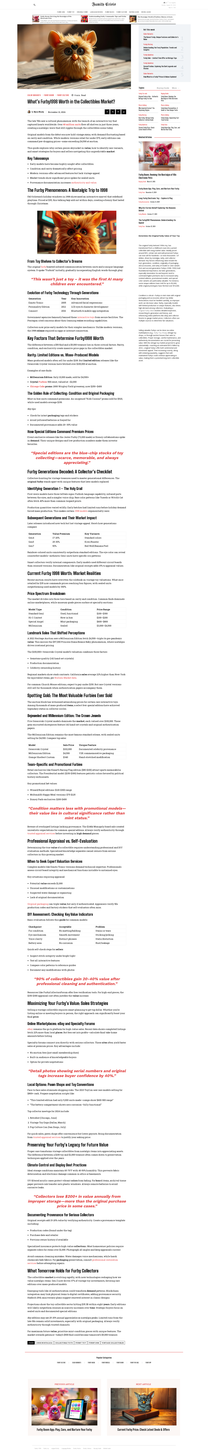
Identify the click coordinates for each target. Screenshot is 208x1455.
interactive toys (85, 317)
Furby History (148, 44)
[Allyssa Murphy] (29, 111)
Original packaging (37, 903)
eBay (30, 1029)
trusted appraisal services (41, 833)
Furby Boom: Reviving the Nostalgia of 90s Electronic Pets (56, 17)
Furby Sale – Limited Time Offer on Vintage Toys (160, 58)
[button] (34, 5)
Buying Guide (163, 88)
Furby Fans (164, 125)
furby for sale (143, 93)
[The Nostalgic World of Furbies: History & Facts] (133, 18)
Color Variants (34, 95)
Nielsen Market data (65, 677)
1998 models (81, 511)
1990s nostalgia (44, 1343)
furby (43, 266)
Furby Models (142, 214)
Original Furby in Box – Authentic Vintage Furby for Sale (148, 97)
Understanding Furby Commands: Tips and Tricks (107, 16)
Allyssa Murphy (39, 112)
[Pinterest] (118, 111)
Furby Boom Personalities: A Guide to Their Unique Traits (169, 109)
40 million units (72, 124)
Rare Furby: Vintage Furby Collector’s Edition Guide (146, 119)
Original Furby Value (146, 310)
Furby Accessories (144, 202)
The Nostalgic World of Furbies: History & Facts (155, 17)
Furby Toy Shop (160, 333)
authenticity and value (83, 182)
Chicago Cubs (37, 386)
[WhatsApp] (123, 111)
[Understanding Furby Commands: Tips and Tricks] (84, 18)
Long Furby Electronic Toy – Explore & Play (155, 198)
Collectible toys (64, 1343)
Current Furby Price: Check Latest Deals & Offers (146, 129)
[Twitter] (112, 111)
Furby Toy (80, 1343)
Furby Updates (148, 55)
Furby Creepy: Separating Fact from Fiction (170, 119)
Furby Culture (63, 95)
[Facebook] (107, 111)
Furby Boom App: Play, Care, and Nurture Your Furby (170, 129)
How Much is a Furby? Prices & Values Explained (159, 77)
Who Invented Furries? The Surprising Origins (147, 109)
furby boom (49, 95)
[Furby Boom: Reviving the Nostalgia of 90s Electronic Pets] (35, 18)
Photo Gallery (143, 105)
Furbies (43, 381)
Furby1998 (94, 1343)
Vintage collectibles (113, 1343)
